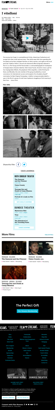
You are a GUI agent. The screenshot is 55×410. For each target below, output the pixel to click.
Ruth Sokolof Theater (44, 348)
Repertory (5, 8)
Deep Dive (44, 337)
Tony (16, 215)
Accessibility (44, 355)
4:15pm (21, 212)
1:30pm (16, 212)
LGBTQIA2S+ (12, 281)
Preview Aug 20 (6, 289)
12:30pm (17, 193)
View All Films (49, 235)
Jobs (27, 353)
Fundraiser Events (10, 360)
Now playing (19, 261)
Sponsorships (10, 353)
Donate (10, 350)
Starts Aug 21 (18, 288)
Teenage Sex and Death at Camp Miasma (23, 190)
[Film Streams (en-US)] (10, 2)
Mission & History (27, 348)
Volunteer (10, 358)
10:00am (17, 224)
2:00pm (21, 193)
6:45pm (25, 212)
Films (10, 334)
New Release (5, 256)
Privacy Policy (17, 406)
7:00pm (16, 194)
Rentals (44, 358)
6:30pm (16, 218)
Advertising (44, 360)
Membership (10, 348)
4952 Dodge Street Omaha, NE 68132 (38, 383)
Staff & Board (27, 350)
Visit (44, 345)
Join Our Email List (23, 397)
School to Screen (44, 339)
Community (27, 334)
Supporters (10, 355)
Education (44, 334)
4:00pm (25, 216)
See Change (12, 256)
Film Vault (10, 339)
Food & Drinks (44, 353)
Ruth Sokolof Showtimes (24, 202)
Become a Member (8, 397)
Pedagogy (44, 342)
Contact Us (44, 362)
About (27, 345)
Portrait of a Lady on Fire (24, 197)
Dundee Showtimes (24, 227)
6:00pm (17, 183)
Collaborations (27, 337)
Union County (20, 185)
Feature (27, 358)
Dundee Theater (44, 350)
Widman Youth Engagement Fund (27, 340)
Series (10, 337)
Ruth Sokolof (14, 8)
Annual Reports (27, 355)
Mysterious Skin (20, 211)
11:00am (17, 198)
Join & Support (10, 345)
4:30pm (26, 193)
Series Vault (10, 342)
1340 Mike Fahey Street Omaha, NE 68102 (17, 383)
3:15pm (16, 187)
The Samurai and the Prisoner (21, 180)
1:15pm (21, 216)
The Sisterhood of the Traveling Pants (22, 221)
